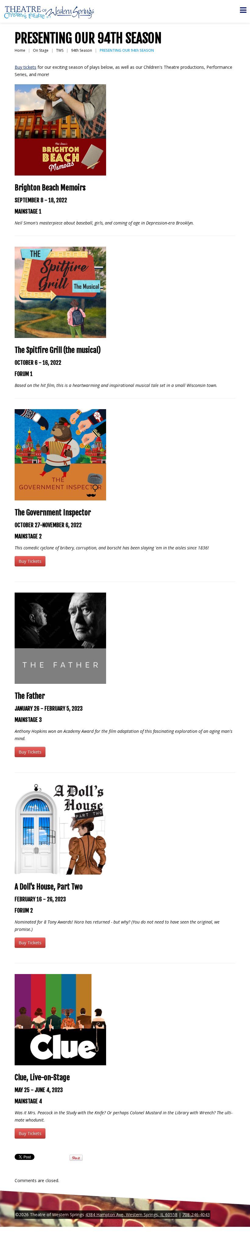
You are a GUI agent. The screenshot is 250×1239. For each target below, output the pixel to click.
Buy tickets (25, 67)
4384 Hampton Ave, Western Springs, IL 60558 (131, 1214)
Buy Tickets (30, 561)
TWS (59, 50)
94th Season (81, 50)
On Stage (40, 50)
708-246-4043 (196, 1214)
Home (20, 50)
